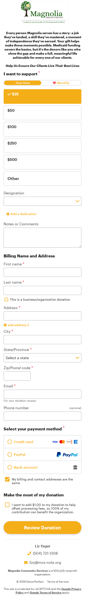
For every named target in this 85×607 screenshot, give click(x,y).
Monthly (63, 83)
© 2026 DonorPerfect (30, 581)
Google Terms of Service (46, 592)
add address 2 (18, 325)
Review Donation (42, 527)
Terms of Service (58, 581)
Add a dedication (23, 214)
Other (13, 178)
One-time (23, 83)
